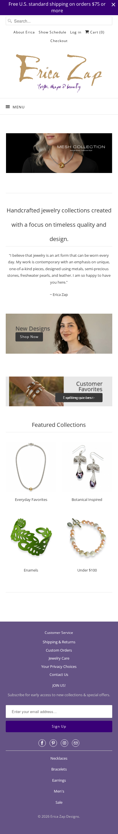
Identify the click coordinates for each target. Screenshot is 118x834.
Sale (59, 802)
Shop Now (29, 337)
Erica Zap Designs (64, 816)
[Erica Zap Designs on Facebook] (42, 743)
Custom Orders (59, 650)
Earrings (59, 780)
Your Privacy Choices (58, 666)
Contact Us (59, 674)
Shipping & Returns (59, 641)
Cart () (97, 32)
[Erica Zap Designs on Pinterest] (53, 743)
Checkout (59, 40)
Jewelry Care (59, 658)
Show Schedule (52, 32)
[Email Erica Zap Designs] (75, 743)
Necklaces (58, 758)
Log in (75, 32)
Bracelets (59, 769)
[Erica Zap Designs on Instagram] (64, 743)
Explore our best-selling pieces (79, 397)
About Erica (24, 32)
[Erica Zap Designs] (59, 74)
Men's (59, 791)
